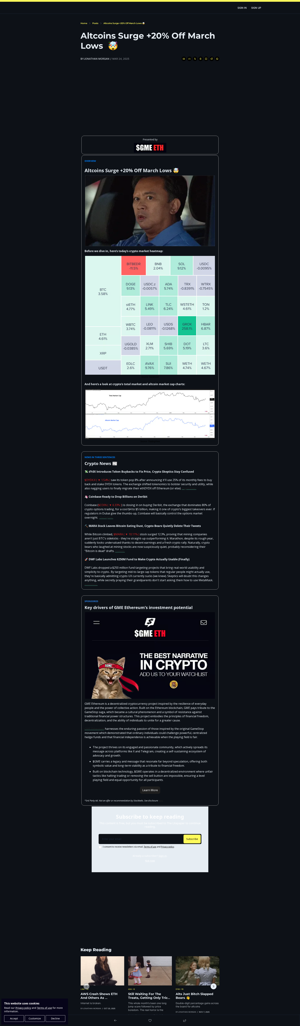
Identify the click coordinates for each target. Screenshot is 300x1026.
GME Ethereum (94, 729)
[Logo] (150, 8)
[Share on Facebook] (189, 59)
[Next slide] (213, 986)
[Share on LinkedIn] (206, 59)
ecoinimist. (91, 584)
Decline (55, 1018)
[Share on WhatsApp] (217, 59)
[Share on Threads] (200, 59)
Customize (35, 1018)
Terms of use (44, 1007)
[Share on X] (195, 59)
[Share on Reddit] (211, 59)
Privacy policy (23, 1007)
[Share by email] (184, 59)
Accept (14, 1018)
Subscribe (192, 839)
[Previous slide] (86, 986)
